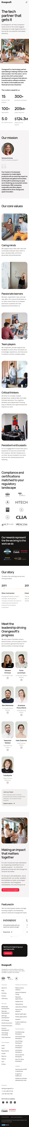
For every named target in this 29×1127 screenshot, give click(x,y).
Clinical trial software (18, 1010)
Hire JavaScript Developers (19, 1056)
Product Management (5, 1029)
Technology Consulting (5, 1034)
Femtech (17, 1019)
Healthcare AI (19, 1001)
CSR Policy (5, 998)
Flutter (3, 1053)
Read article (6, 932)
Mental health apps (20, 1014)
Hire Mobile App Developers (19, 1033)
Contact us (8, 953)
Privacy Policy (5, 1117)
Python (4, 1064)
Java (3, 1061)
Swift (3, 1048)
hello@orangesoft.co (7, 1088)
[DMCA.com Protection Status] (5, 1125)
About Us (4, 988)
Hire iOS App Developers (19, 1042)
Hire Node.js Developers (18, 1051)
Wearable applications (19, 998)
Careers (4, 996)
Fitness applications (21, 1017)
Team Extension (6, 1037)
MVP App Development (5, 1017)
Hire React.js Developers (19, 1046)
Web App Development (5, 1012)
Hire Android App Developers (20, 1037)
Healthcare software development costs (21, 1079)
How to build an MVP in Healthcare (21, 1070)
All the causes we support (10, 890)
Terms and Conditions (16, 1117)
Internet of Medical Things (20, 993)
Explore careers (8, 803)
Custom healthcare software (20, 1023)
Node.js (4, 1059)
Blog (3, 990)
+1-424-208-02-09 (7, 1091)
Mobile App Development (5, 1007)
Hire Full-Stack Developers (19, 1060)
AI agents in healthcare (18, 1075)
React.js (4, 1056)
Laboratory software (21, 1007)
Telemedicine (19, 1004)
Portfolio (4, 993)
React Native (5, 1051)
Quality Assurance (7, 1023)
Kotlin (3, 1045)
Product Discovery (7, 1025)
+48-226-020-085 (7, 1094)
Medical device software (19, 989)
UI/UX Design (5, 1020)
